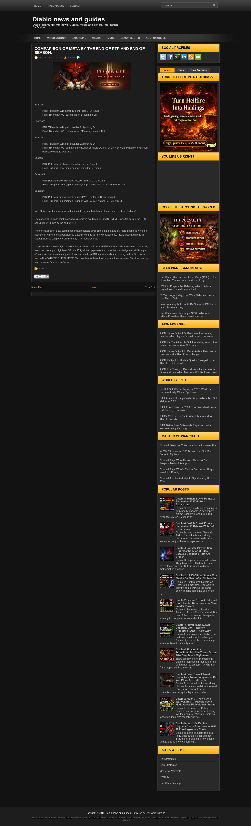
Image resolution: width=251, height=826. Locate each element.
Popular (167, 70)
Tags (181, 70)
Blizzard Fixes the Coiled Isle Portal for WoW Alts (188, 445)
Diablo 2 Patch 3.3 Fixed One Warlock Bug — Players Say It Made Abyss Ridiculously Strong (196, 701)
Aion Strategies (168, 764)
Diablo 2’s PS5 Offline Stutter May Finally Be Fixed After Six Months (196, 577)
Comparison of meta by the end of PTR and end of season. (90, 50)
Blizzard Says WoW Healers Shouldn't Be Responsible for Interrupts (183, 462)
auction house (156, 38)
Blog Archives (199, 70)
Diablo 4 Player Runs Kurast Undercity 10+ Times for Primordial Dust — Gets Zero (193, 627)
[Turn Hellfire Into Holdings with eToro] (188, 117)
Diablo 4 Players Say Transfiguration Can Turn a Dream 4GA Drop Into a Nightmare (196, 652)
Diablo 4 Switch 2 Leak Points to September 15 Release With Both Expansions (195, 526)
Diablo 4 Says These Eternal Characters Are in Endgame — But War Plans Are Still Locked (196, 677)
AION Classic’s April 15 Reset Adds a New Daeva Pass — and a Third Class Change (188, 353)
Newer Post (37, 287)
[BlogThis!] (40, 276)
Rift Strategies (168, 758)
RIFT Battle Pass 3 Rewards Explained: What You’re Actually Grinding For (186, 427)
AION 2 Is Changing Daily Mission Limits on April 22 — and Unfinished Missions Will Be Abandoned (188, 371)
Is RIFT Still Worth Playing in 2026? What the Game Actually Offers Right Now (185, 391)
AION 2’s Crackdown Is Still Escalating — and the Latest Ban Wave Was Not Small (188, 344)
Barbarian (79, 38)
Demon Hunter (130, 38)
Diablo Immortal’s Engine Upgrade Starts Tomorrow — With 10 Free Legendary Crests (196, 726)
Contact (75, 6)
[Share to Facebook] (47, 276)
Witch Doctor (56, 38)
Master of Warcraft (170, 771)
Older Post (150, 287)
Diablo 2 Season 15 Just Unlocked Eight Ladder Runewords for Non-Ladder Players (196, 603)
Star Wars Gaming (170, 783)
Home (37, 6)
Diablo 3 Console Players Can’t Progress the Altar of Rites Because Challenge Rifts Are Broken (194, 552)
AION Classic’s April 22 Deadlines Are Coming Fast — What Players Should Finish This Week (186, 335)
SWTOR (164, 777)
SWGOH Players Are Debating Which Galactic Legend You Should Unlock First (186, 288)
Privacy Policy (55, 6)
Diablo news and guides (68, 19)
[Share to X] (44, 276)
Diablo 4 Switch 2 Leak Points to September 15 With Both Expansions (195, 501)
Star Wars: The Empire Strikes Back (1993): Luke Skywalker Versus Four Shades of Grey (188, 279)
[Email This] (36, 276)
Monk (111, 38)
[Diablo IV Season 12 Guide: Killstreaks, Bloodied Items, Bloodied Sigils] (188, 238)
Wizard (97, 38)
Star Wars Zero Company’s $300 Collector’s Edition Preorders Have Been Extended (184, 315)
